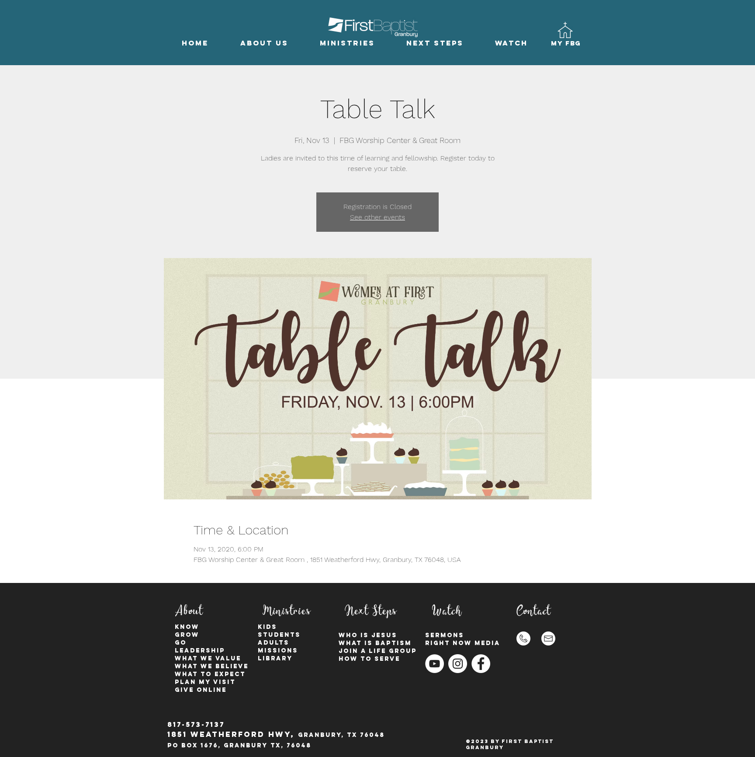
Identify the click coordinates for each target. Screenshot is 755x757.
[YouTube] (434, 663)
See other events (377, 217)
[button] (264, 43)
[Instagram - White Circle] (457, 663)
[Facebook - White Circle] (480, 663)
